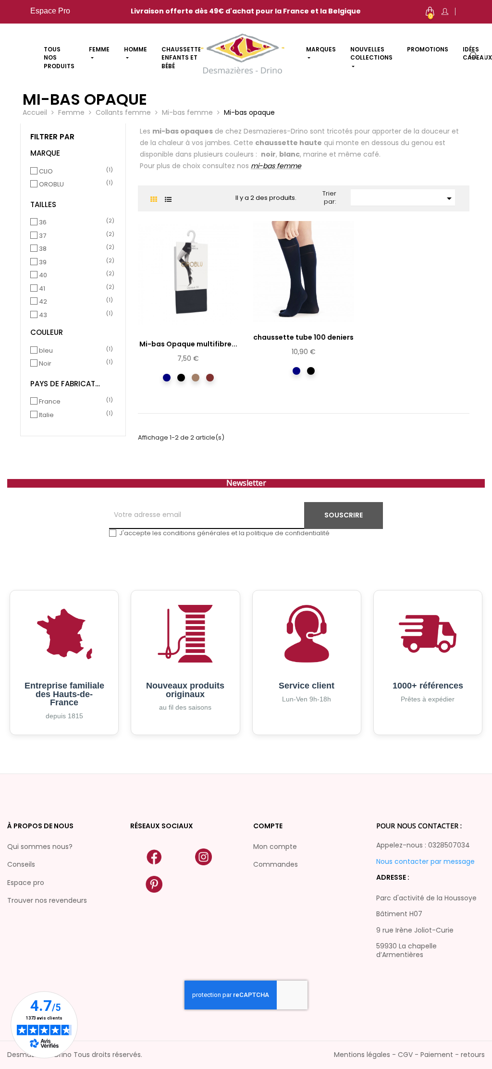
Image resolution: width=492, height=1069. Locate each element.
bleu (74, 350)
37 (74, 236)
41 (74, 288)
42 (74, 301)
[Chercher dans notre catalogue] (474, 56)
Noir (74, 363)
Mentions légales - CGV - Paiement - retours (409, 1054)
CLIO (74, 171)
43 (74, 315)
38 (74, 249)
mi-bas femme (276, 166)
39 (74, 262)
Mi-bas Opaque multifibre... (188, 344)
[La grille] (154, 200)
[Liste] (168, 200)
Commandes (275, 864)
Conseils (21, 864)
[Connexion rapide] (444, 12)
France (74, 401)
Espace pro (25, 882)
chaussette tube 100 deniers (303, 337)
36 (74, 222)
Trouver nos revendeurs (47, 900)
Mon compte (275, 846)
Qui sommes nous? (40, 846)
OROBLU (74, 184)
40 (74, 275)
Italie (74, 415)
